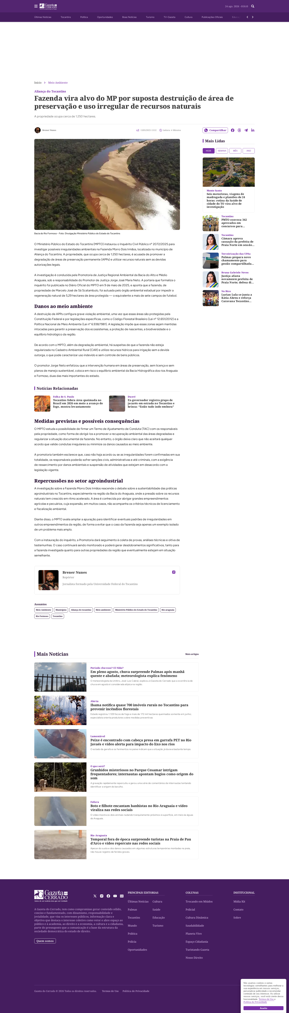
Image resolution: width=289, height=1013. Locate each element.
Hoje (208, 151)
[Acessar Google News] (122, 896)
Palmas (132, 909)
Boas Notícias (129, 17)
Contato (238, 909)
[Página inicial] (51, 896)
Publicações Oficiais (212, 17)
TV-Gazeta (169, 17)
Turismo (150, 17)
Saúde (156, 909)
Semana (222, 151)
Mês (235, 151)
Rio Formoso (42, 616)
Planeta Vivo (194, 933)
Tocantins (66, 17)
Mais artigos (192, 654)
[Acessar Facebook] (108, 896)
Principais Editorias (143, 892)
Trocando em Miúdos (199, 901)
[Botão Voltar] (247, 17)
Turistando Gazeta (197, 949)
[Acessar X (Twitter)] (95, 896)
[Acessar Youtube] (115, 896)
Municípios (61, 609)
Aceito (263, 1008)
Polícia (132, 941)
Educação (237, 17)
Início (37, 82)
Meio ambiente (103, 609)
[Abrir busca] (253, 6)
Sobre (237, 917)
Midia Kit (239, 901)
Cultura (188, 17)
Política (84, 17)
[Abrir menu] (36, 6)
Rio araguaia (168, 609)
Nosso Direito (194, 957)
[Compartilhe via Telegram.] (246, 130)
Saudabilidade (195, 925)
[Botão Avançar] (253, 17)
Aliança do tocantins (81, 609)
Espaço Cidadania (197, 941)
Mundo (132, 925)
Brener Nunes (49, 130)
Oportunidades (105, 17)
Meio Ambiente (58, 82)
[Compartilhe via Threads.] (239, 130)
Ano (249, 151)
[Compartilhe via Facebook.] (233, 130)
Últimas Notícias (42, 17)
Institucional (244, 892)
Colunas (192, 892)
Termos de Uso (110, 991)
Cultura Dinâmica (197, 917)
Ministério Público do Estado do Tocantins (136, 609)
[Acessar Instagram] (174, 572)
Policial (190, 909)
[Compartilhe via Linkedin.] (253, 130)
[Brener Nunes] (37, 130)
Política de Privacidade (136, 991)
